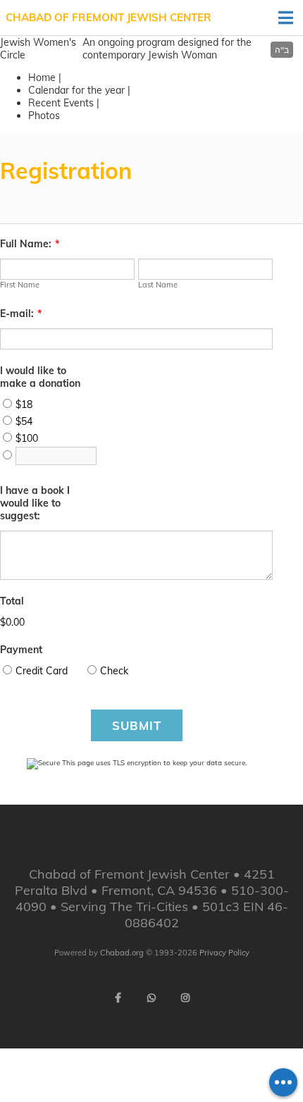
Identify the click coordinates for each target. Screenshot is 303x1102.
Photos (44, 115)
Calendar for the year (76, 90)
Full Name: (29, 243)
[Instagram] (185, 997)
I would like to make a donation (40, 377)
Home (42, 77)
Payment (21, 649)
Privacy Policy (224, 953)
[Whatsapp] (151, 997)
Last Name (158, 285)
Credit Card (42, 670)
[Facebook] (117, 997)
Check (114, 670)
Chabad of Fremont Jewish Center (108, 17)
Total (12, 601)
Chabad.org (122, 953)
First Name (19, 285)
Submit (136, 725)
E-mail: (21, 313)
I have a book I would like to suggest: (35, 503)
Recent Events (61, 103)
